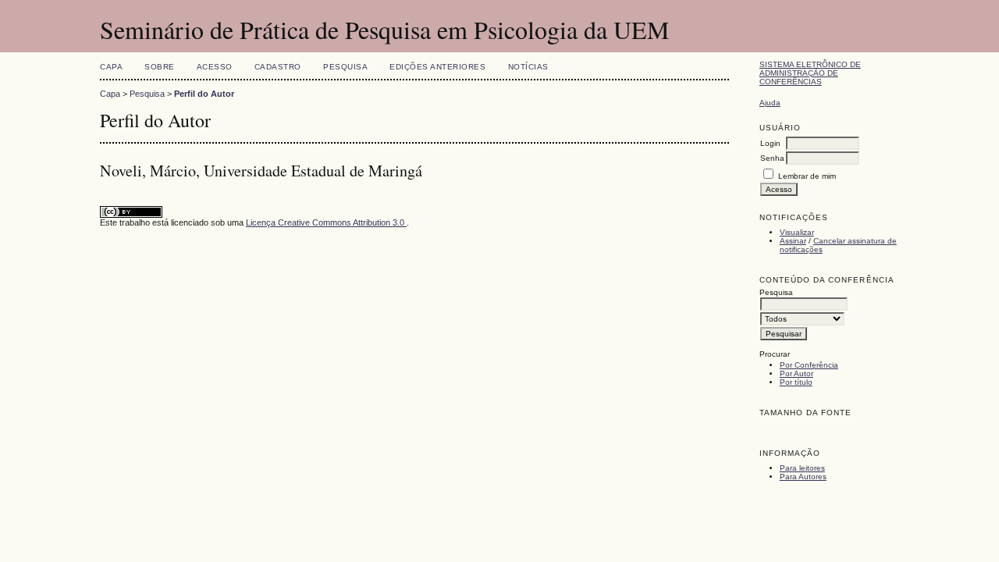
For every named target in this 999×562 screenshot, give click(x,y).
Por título (796, 382)
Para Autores (803, 476)
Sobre (159, 66)
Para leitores (802, 468)
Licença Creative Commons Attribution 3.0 (326, 222)
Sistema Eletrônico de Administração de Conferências (810, 73)
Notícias (528, 66)
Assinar (793, 241)
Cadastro (277, 66)
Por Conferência (809, 365)
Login (770, 143)
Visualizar (797, 232)
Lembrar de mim (807, 176)
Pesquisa (345, 66)
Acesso (215, 66)
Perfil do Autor (204, 93)
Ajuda (769, 102)
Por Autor (796, 373)
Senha (772, 158)
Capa (111, 66)
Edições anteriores (437, 66)
